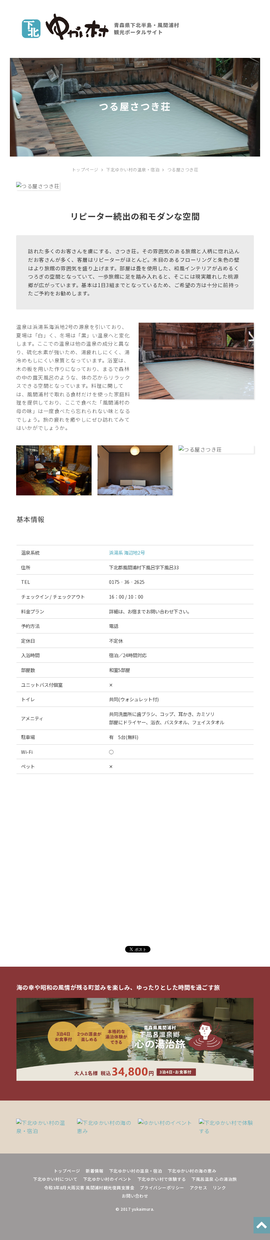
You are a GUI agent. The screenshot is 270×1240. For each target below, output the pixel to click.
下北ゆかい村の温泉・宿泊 (135, 1171)
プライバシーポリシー (162, 1187)
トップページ (67, 1171)
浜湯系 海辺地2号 (127, 552)
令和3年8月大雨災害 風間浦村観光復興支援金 (89, 1187)
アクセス (198, 1187)
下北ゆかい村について (55, 1179)
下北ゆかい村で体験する (161, 1179)
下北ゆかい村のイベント (107, 1179)
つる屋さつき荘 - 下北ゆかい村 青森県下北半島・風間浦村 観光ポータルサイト (100, 26)
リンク (219, 1187)
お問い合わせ (135, 1196)
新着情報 (94, 1171)
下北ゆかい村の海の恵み (192, 1171)
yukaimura (142, 1209)
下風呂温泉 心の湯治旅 (214, 1179)
